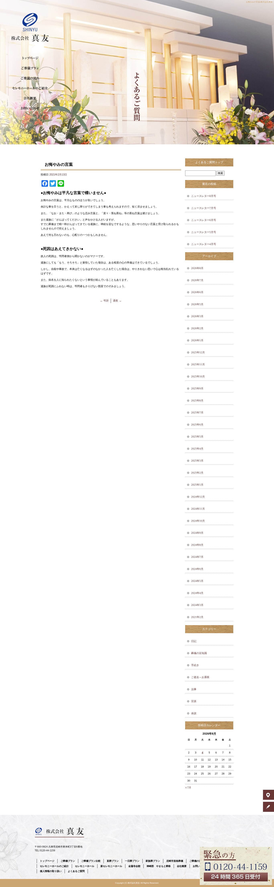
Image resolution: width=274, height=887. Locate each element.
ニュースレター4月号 (203, 244)
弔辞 (104, 300)
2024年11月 (198, 508)
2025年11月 (198, 364)
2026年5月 (197, 304)
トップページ (30, 58)
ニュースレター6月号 (203, 220)
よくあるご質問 (76, 871)
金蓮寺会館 (134, 866)
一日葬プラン (132, 861)
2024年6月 (197, 568)
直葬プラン (113, 861)
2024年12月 (198, 496)
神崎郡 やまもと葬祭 (159, 866)
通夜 (117, 300)
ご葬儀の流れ (30, 78)
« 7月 (188, 787)
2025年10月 (198, 376)
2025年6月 (197, 424)
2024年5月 (197, 580)
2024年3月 (197, 605)
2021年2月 (197, 617)
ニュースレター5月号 (203, 232)
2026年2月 (197, 328)
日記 (193, 641)
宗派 (193, 701)
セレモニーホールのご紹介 (30, 88)
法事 (193, 689)
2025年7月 (197, 412)
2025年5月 (197, 436)
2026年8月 (197, 268)
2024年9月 (197, 532)
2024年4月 (197, 592)
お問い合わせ (30, 108)
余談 (193, 713)
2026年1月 (197, 340)
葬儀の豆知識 (199, 653)
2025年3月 (197, 460)
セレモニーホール (84, 866)
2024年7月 (197, 556)
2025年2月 (197, 472)
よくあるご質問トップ (209, 162)
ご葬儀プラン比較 (90, 861)
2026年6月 (197, 292)
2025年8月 (197, 400)
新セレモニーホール (111, 866)
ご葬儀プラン (30, 68)
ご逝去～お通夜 (200, 677)
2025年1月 (197, 484)
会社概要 (30, 98)
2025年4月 (197, 448)
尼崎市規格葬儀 (174, 861)
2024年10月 (198, 520)
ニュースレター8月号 (203, 195)
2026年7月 (197, 280)
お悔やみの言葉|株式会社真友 (259, 2)
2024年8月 (197, 544)
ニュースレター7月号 (203, 208)
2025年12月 (198, 352)
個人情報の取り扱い (51, 871)
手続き (195, 665)
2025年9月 (197, 388)
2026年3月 (197, 316)
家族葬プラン (153, 861)
